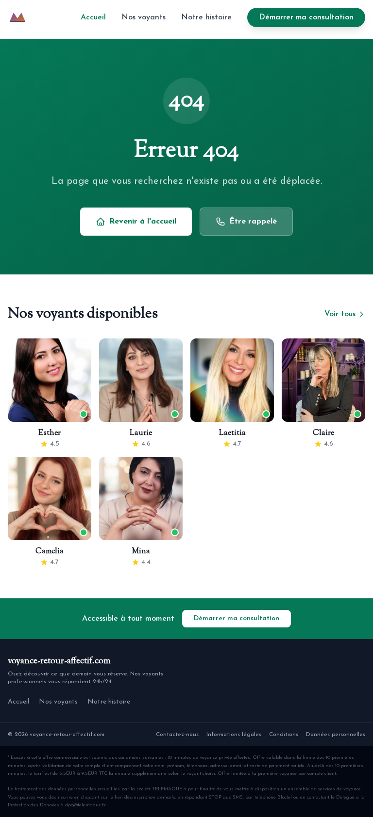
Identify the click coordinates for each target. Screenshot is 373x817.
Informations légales (233, 734)
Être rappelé (253, 221)
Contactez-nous (177, 734)
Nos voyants (143, 17)
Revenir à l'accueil (142, 221)
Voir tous (340, 314)
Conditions (283, 734)
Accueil (93, 17)
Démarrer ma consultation (306, 17)
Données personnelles (335, 734)
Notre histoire (206, 17)
